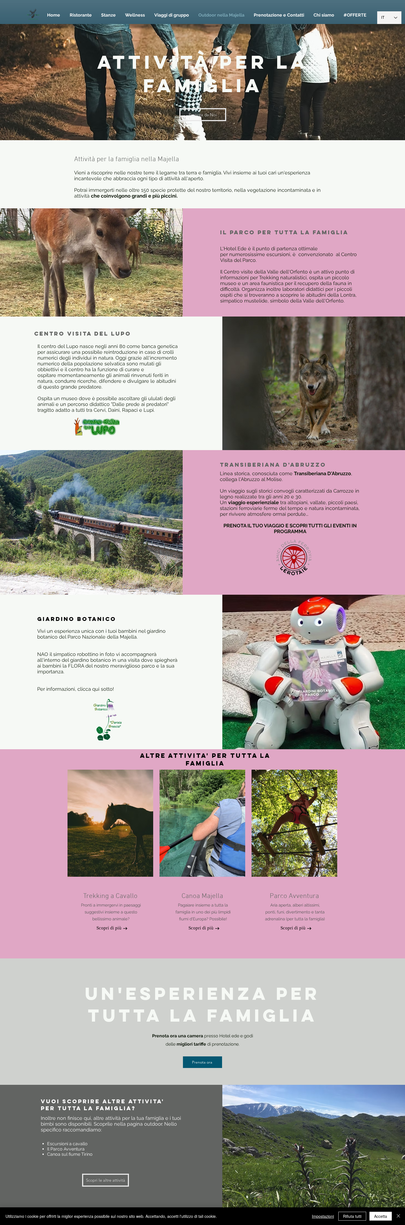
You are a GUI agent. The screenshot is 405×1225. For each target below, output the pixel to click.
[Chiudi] (398, 1216)
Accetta (380, 1216)
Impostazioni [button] (323, 1216)
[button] (279, 15)
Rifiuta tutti (352, 1216)
